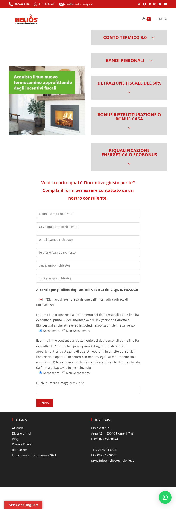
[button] (129, 37)
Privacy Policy (21, 444)
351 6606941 (46, 4)
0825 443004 (21, 4)
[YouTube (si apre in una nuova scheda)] (164, 4)
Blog (15, 439)
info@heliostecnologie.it (78, 4)
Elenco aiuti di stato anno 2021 (34, 455)
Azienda (18, 428)
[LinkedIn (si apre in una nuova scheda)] (159, 4)
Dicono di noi (21, 433)
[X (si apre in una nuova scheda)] (139, 4)
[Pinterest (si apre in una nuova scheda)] (149, 4)
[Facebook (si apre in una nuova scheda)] (144, 4)
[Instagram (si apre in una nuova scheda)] (154, 4)
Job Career (19, 450)
